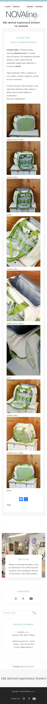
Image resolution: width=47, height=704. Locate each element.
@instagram (29, 666)
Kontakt (39, 6)
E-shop (8, 6)
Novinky (30, 6)
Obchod (16, 6)
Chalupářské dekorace (27, 42)
